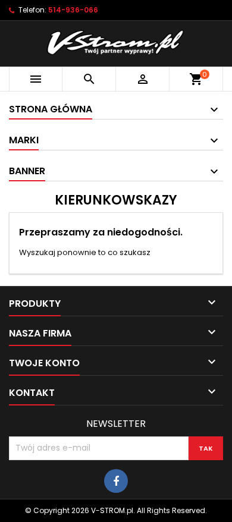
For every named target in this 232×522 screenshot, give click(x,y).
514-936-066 (73, 10)
